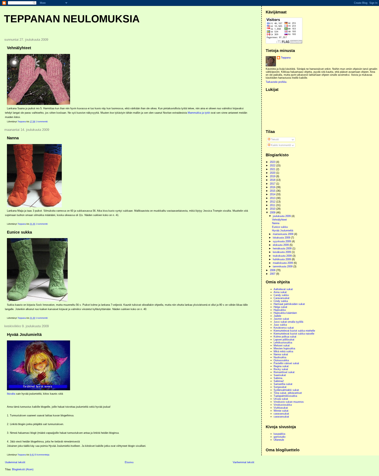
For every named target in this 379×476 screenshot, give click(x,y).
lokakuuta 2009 (282, 237)
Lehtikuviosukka (283, 342)
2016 (273, 187)
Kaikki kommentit (280, 145)
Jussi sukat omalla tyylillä (288, 321)
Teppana (286, 57)
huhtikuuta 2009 (282, 259)
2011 (273, 205)
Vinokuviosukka (283, 404)
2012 (273, 201)
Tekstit (274, 139)
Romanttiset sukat (284, 372)
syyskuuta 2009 (282, 241)
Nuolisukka (280, 357)
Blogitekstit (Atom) (22, 469)
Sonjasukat (280, 387)
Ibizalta (11, 393)
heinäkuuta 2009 (282, 248)
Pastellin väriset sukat (286, 363)
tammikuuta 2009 (283, 266)
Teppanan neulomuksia (72, 19)
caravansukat (281, 413)
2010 (273, 208)
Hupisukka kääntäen (285, 312)
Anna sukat (280, 292)
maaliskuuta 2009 (283, 262)
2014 (273, 194)
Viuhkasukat (281, 407)
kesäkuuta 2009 (282, 252)
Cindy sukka (281, 301)
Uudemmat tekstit (15, 462)
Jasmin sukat (281, 318)
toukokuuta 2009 (283, 255)
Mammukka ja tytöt (199, 112)
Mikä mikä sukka (283, 351)
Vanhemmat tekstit (243, 462)
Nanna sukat (281, 354)
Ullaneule (279, 439)
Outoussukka (281, 360)
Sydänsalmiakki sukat (286, 389)
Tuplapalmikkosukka (285, 395)
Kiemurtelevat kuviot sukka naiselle (294, 333)
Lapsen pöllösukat (284, 339)
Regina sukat (281, 366)
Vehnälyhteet (19, 48)
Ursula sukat (281, 398)
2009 (273, 212)
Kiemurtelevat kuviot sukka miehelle (294, 330)
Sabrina (278, 378)
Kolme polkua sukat (285, 336)
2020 (273, 172)
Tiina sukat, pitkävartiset (288, 392)
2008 (273, 270)
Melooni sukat (282, 345)
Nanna (13, 138)
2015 (273, 190)
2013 (273, 198)
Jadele (277, 315)
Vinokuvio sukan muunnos (289, 401)
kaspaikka (279, 433)
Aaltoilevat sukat (283, 289)
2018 (273, 179)
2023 (273, 161)
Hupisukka (280, 309)
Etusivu (129, 462)
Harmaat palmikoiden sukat (289, 304)
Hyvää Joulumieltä (24, 334)
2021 (273, 169)
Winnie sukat (281, 410)
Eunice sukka (19, 232)
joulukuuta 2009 (282, 216)
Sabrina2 (279, 381)
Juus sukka (280, 324)
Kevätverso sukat (284, 327)
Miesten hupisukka (284, 348)
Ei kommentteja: (42, 454)
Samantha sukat (283, 384)
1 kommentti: (42, 121)
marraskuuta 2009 (283, 234)
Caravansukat (281, 298)
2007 (273, 273)
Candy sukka (281, 295)
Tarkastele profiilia (276, 81)
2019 (273, 176)
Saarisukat (280, 375)
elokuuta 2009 (281, 244)
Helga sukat (280, 306)
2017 (273, 183)
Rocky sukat (281, 369)
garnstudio (279, 436)
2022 (273, 165)
